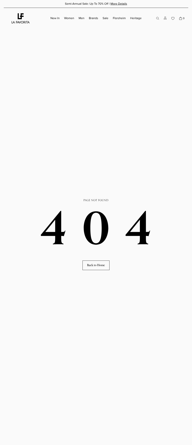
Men (81, 18)
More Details (118, 4)
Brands (93, 18)
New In (55, 18)
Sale (105, 18)
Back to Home (96, 265)
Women (69, 18)
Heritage (136, 18)
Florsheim (119, 18)
